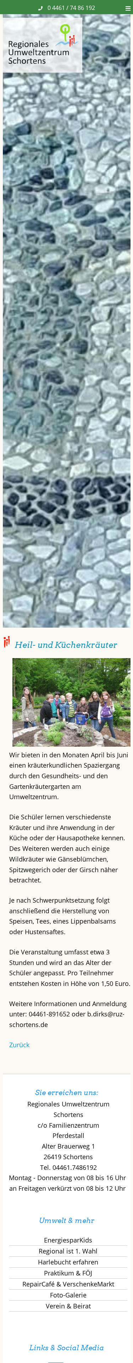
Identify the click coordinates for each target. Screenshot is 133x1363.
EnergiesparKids (68, 1240)
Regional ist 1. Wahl (68, 1251)
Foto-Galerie (68, 1295)
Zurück (19, 1045)
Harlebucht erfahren (68, 1262)
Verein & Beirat (68, 1306)
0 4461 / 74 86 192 (71, 8)
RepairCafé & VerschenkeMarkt (68, 1284)
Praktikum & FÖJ (68, 1273)
